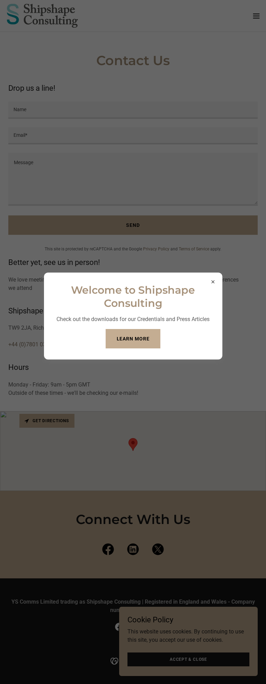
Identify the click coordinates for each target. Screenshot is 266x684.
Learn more (133, 338)
